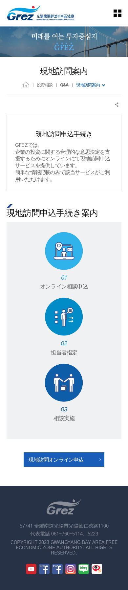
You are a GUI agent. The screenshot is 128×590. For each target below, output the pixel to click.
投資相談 (45, 84)
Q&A (64, 84)
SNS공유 (117, 104)
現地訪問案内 (88, 84)
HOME (25, 84)
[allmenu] (121, 13)
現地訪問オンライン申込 (56, 459)
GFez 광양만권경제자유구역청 (41, 13)
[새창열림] (31, 569)
